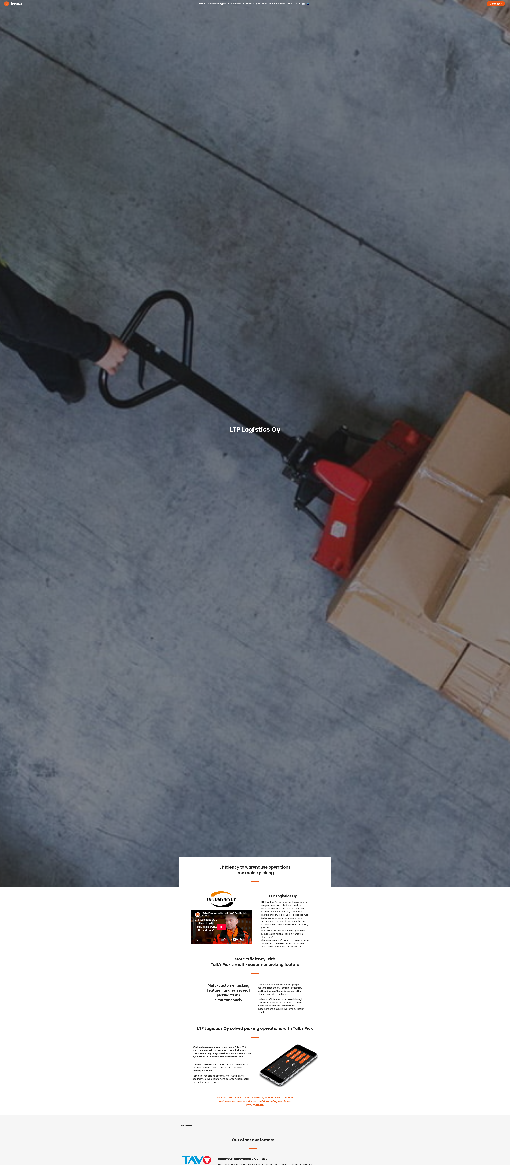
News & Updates (255, 3)
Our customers (277, 3)
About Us (292, 3)
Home (202, 3)
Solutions (236, 3)
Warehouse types (216, 3)
